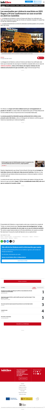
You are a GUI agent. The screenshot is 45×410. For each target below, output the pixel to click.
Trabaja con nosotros (22, 387)
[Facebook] (35, 372)
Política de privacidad (22, 392)
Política (3, 5)
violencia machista (6, 65)
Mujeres (31, 236)
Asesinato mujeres (8, 236)
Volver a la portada (22, 324)
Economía (12, 5)
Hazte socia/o (23, 378)
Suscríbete (29, 1)
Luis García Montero (4, 318)
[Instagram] (35, 374)
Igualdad (22, 5)
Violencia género (25, 236)
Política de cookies (22, 394)
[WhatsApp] (33, 372)
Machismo (11, 238)
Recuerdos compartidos (6, 316)
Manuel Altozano (4, 293)
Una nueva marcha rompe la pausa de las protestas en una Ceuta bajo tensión (17, 303)
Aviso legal (22, 390)
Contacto (22, 383)
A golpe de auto (4, 310)
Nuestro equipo (22, 385)
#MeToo (15, 238)
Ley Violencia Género (17, 236)
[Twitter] (39, 372)
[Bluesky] (37, 372)
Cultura (17, 5)
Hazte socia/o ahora (22, 260)
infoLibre (2, 305)
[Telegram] (33, 374)
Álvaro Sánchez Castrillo (5, 299)
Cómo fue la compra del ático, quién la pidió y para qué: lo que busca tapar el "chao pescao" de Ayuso (18, 298)
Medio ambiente (28, 5)
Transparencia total (37, 3)
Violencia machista (4, 238)
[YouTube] (38, 374)
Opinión (7, 5)
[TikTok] (40, 374)
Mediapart (36, 5)
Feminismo (36, 236)
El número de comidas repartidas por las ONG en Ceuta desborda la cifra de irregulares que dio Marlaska (16, 291)
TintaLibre (41, 5)
